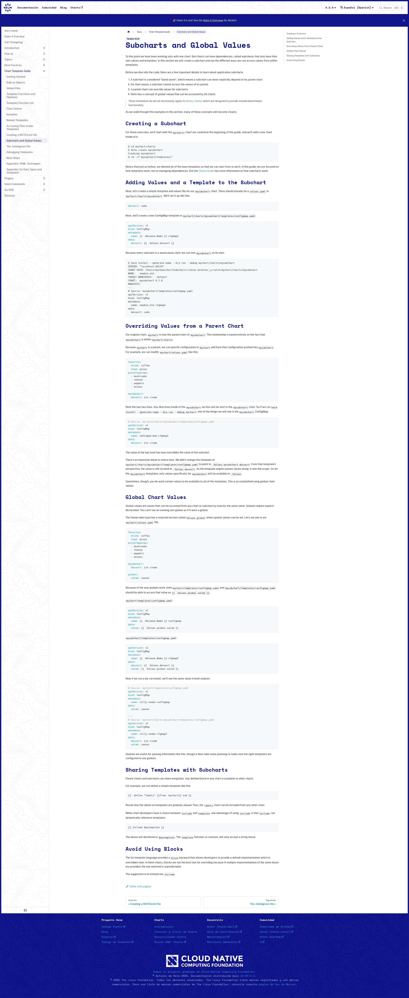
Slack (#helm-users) (275, 932)
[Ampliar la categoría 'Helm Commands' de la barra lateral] (44, 184)
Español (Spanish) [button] (357, 7)
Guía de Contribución (223, 932)
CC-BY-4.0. (248, 976)
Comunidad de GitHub (275, 926)
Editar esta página (140, 886)
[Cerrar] (404, 20)
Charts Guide (206, 170)
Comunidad (49, 7)
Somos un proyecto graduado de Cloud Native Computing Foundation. (204, 972)
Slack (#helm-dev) (220, 926)
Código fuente (112, 926)
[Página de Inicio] (129, 31)
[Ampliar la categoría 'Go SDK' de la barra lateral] (44, 189)
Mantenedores (216, 937)
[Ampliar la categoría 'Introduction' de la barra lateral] (44, 47)
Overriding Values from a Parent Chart (304, 46)
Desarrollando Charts (170, 937)
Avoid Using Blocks (295, 60)
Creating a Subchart (296, 33)
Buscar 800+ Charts (168, 942)
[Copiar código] (274, 146)
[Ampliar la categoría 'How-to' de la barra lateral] (44, 53)
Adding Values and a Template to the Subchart (304, 40)
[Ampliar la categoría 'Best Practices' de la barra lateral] (44, 65)
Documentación (27, 7)
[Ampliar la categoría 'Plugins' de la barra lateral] (44, 178)
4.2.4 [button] (329, 7)
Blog (63, 7)
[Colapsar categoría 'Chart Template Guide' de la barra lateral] (44, 70)
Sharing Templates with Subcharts (303, 55)
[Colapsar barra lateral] (25, 910)
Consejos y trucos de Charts (175, 932)
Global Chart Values (296, 51)
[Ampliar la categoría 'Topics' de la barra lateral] (44, 59)
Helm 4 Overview (213, 20)
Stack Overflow (270, 937)
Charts (75, 7)
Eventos (107, 937)
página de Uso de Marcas (277, 984)
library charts (194, 101)
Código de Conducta (116, 942)
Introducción (164, 926)
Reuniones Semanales (222, 942)
